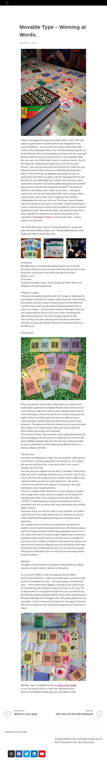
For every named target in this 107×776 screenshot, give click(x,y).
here (49, 150)
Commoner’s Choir (41, 217)
